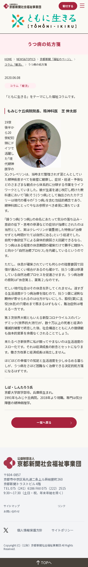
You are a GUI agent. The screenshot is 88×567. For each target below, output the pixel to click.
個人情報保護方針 (29, 530)
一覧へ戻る (44, 422)
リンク (61, 506)
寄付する (68, 6)
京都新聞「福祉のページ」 (56, 59)
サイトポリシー (62, 530)
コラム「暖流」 (14, 64)
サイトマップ (11, 506)
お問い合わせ (11, 511)
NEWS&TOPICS (25, 59)
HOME (8, 59)
